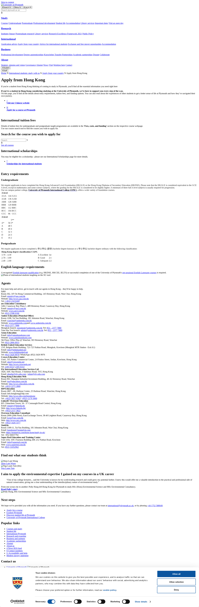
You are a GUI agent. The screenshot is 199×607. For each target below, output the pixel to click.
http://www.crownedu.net (20, 364)
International (8, 39)
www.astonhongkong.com (20, 337)
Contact (69, 65)
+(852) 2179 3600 (29, 398)
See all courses (7, 145)
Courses (4, 23)
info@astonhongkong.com (18, 335)
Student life (61, 23)
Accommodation (73, 23)
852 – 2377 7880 (54, 328)
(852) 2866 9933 (12, 342)
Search (6, 7)
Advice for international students (53, 44)
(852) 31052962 (12, 447)
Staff (4, 71)
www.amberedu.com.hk (40, 323)
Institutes (5, 34)
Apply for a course (14, 510)
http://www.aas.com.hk (19, 299)
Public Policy (88, 34)
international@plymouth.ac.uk (121, 505)
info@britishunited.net (16, 350)
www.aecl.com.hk (17, 311)
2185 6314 (19, 367)
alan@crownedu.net (15, 362)
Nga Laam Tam (7, 468)
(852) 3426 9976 (12, 354)
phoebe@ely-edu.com (16, 374)
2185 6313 (9, 367)
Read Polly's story (9, 489)
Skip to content (7, 2)
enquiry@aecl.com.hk (16, 308)
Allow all (176, 574)
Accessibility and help (16, 553)
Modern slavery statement (17, 555)
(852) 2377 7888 (12, 325)
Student (5, 68)
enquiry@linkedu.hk (16, 406)
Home (3, 73)
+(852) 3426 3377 (12, 423)
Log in (27, 7)
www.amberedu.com (18, 323)
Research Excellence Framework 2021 (65, 34)
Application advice (9, 44)
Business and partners (15, 538)
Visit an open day (116, 23)
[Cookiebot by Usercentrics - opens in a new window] (17, 602)
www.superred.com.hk (16, 444)
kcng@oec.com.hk (15, 418)
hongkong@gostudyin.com (18, 430)
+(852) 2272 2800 (12, 386)
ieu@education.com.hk (17, 381)
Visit (51, 65)
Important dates (101, 23)
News (45, 65)
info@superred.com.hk (17, 442)
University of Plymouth (16, 567)
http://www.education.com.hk (21, 384)
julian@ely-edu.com (36, 374)
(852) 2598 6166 (12, 313)
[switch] (78, 601)
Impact (12, 34)
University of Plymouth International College (25, 517)
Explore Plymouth (14, 512)
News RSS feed (14, 548)
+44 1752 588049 (155, 505)
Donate (96, 55)
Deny (176, 590)
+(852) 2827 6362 (12, 398)
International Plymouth (16, 534)
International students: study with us (24, 73)
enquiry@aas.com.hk (16, 296)
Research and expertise (16, 536)
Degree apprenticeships (33, 55)
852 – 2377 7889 (55, 330)
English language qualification (26, 272)
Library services (87, 23)
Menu (17, 7)
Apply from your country (28, 44)
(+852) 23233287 (12, 301)
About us (10, 546)
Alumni (39, 65)
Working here (59, 65)
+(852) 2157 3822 (12, 410)
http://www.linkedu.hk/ (16, 408)
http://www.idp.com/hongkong (22, 396)
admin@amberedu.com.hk (32, 330)
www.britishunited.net (18, 352)
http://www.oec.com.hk (16, 420)
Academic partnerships (82, 55)
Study (4, 18)
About (4, 59)
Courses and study (14, 529)
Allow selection (176, 582)
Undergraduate (15, 23)
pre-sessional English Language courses (139, 272)
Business (5, 49)
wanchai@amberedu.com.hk (19, 320)
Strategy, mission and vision (13, 65)
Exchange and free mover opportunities (84, 44)
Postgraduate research (25, 34)
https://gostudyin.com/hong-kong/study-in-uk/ (25, 432)
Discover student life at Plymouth (20, 515)
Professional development (44, 23)
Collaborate (105, 55)
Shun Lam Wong (8, 463)
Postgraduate (27, 23)
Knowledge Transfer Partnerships (58, 55)
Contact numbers (14, 551)
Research (6, 28)
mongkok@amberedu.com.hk (29, 328)
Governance (30, 65)
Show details (141, 602)
